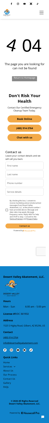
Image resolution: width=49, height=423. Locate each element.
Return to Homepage (24, 77)
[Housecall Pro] (30, 413)
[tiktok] (37, 4)
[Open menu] (41, 12)
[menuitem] (24, 363)
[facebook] (11, 4)
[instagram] (18, 4)
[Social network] (31, 4)
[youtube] (24, 4)
